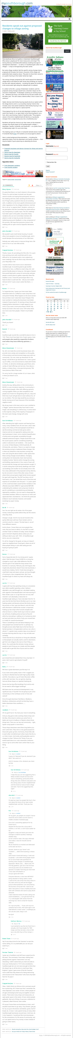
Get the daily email (50, 324)
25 (57, 308)
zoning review (11, 179)
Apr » (51, 312)
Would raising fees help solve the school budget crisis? (25, 1029)
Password (52, 154)
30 (51, 310)
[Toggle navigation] (69, 19)
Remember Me (51, 162)
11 (57, 304)
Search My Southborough (54, 48)
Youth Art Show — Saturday (52, 283)
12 (61, 304)
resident (18, 754)
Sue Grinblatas (22, 772)
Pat (19, 924)
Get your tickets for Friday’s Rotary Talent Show (23, 1031)
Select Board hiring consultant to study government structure (57, 208)
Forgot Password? (50, 172)
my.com (17, 3)
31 (54, 310)
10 (54, 304)
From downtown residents (12, 165)
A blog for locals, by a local (63, 4)
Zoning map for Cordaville (12, 158)
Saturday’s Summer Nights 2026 (54, 286)
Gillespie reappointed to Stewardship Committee (55, 197)
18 (57, 306)
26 (61, 308)
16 (51, 306)
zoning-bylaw (18, 179)
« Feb (47, 312)
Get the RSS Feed (50, 322)
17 (54, 306)
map (15, 134)
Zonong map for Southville (12, 156)
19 (61, 306)
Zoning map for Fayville (11, 154)
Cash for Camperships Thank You (61, 188)
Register (48, 170)
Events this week (50, 281)
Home (40, 1035)
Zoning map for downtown (12, 152)
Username (52, 146)
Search (67, 51)
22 (47, 308)
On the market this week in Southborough (56, 292)
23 (51, 308)
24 (54, 308)
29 (47, 310)
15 (47, 306)
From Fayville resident (10, 167)
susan (5, 31)
